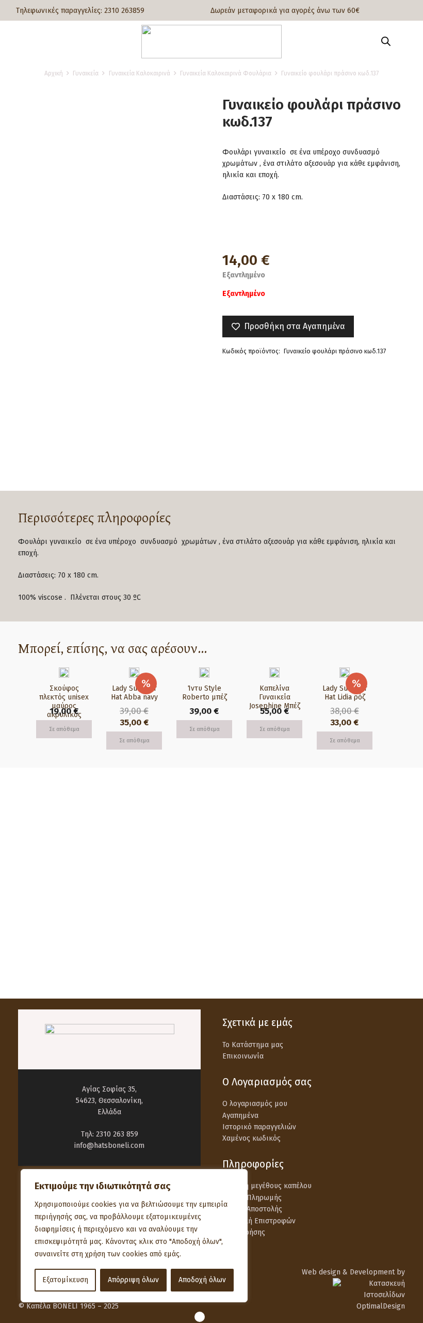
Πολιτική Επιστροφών (259, 1221)
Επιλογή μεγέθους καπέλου (267, 1185)
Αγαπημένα (240, 1115)
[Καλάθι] (403, 41)
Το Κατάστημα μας (252, 1044)
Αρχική (53, 73)
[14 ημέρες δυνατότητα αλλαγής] (246, 899)
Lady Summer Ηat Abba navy (134, 693)
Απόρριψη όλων (133, 1279)
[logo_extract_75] (211, 41)
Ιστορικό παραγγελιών (259, 1127)
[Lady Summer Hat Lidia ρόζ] (344, 672)
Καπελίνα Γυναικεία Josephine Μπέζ (274, 697)
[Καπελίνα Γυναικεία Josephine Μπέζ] (274, 672)
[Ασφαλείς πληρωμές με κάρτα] (246, 850)
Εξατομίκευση (65, 1279)
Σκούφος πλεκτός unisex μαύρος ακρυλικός (64, 701)
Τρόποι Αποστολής (252, 1209)
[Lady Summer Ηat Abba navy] (134, 672)
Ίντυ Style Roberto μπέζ (204, 693)
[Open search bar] (386, 41)
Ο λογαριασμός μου (254, 1103)
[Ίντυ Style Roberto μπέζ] (204, 672)
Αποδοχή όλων (202, 1279)
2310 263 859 (117, 1134)
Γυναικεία (86, 73)
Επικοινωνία (243, 1056)
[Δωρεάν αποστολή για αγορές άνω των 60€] (42, 850)
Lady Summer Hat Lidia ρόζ (344, 693)
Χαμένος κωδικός (251, 1138)
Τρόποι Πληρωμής (252, 1197)
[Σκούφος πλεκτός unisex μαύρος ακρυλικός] (64, 672)
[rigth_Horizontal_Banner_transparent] (211, 955)
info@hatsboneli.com (109, 1145)
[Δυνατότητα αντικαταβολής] (42, 899)
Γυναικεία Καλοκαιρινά (139, 73)
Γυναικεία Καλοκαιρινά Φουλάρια (225, 73)
